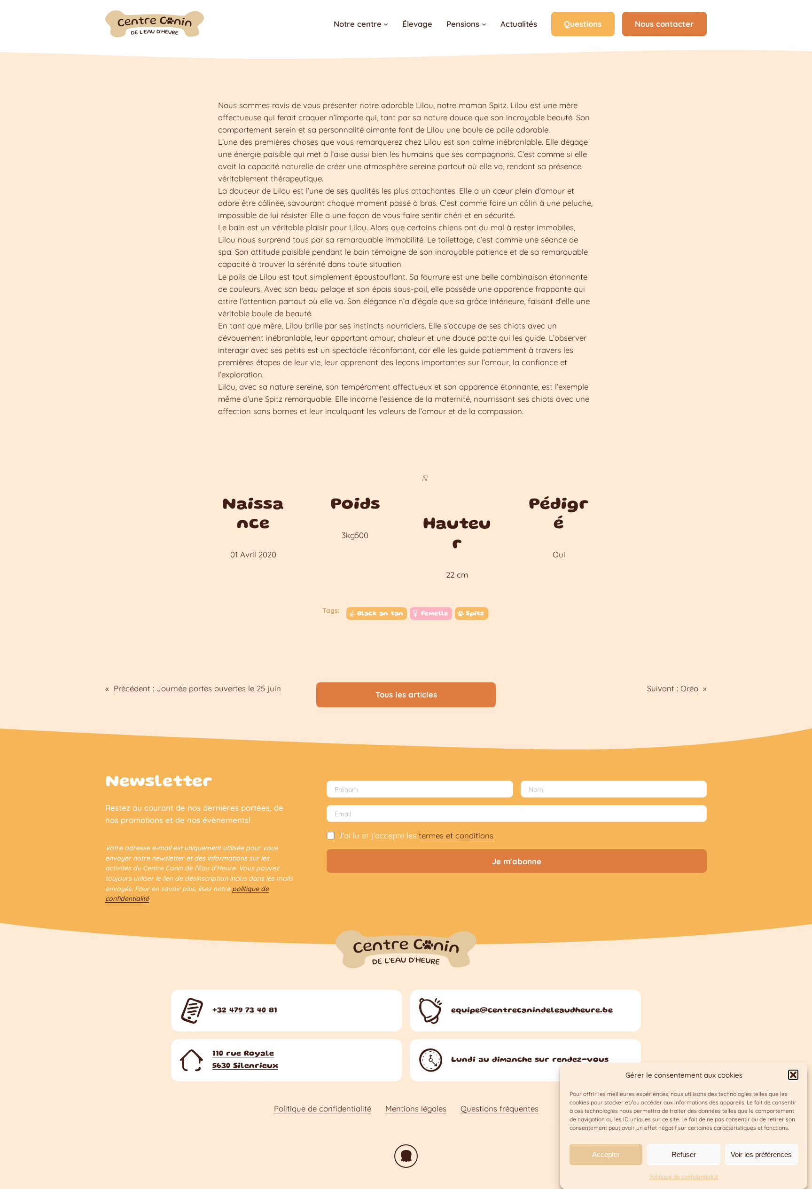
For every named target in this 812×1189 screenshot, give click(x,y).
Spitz (475, 614)
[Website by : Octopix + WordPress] (406, 1156)
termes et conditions (456, 835)
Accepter (606, 1154)
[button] (793, 1074)
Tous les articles (406, 694)
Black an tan (380, 614)
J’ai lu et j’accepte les (415, 835)
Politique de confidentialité (683, 1176)
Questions (582, 24)
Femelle (434, 614)
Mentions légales (415, 1108)
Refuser (683, 1154)
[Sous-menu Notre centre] (385, 24)
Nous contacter (664, 24)
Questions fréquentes (500, 1108)
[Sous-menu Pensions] (484, 24)
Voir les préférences (761, 1154)
